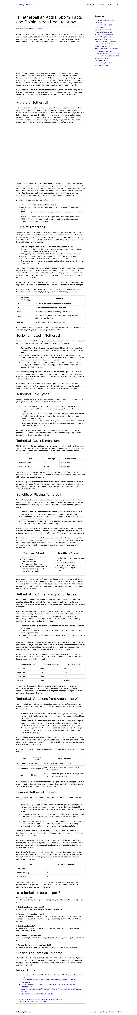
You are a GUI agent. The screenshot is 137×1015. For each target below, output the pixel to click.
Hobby (98, 41)
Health (108, 39)
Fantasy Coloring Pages (103, 37)
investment (99, 44)
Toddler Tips (101, 58)
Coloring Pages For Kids (103, 29)
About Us (93, 1012)
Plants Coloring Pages (103, 48)
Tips (117, 4)
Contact (111, 1012)
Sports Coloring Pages (111, 53)
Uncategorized (101, 60)
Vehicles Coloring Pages (103, 63)
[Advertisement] (50, 58)
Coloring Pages (90, 4)
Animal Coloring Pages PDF (104, 20)
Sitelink (118, 1012)
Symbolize (99, 56)
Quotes (101, 4)
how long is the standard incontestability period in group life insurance (40, 999)
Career (98, 22)
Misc (108, 44)
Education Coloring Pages (104, 34)
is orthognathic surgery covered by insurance (32, 1001)
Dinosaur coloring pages (103, 32)
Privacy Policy (102, 1012)
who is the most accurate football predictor (37, 994)
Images (109, 4)
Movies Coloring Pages (103, 46)
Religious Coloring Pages (103, 51)
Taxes (108, 56)
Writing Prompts (101, 65)
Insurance (115, 41)
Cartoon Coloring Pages (103, 25)
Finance (99, 39)
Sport (98, 53)
